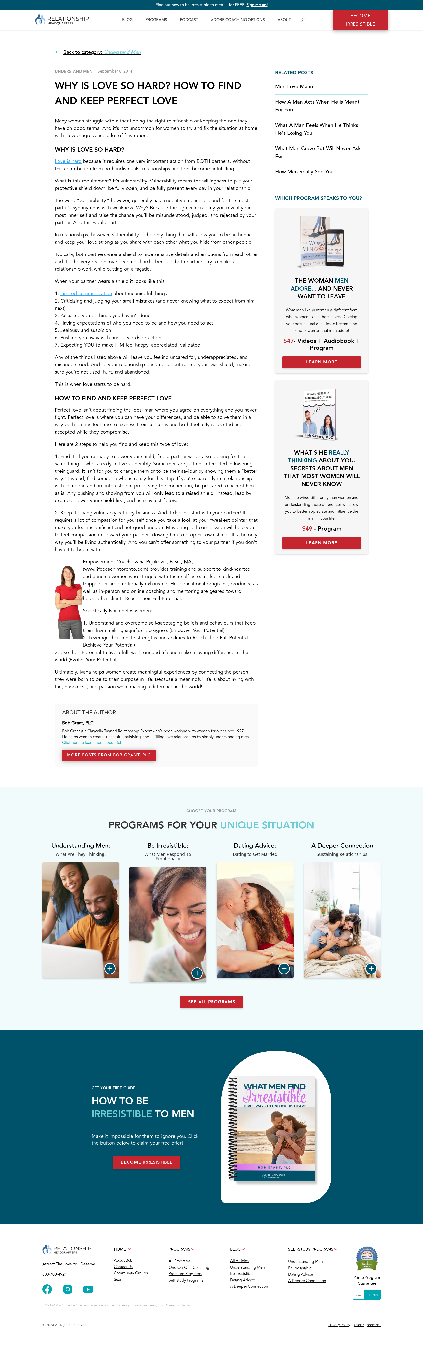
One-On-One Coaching (189, 1268)
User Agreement (367, 1324)
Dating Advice (242, 1280)
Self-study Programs (186, 1280)
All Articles (239, 1261)
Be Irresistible (242, 1274)
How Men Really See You (304, 172)
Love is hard (68, 161)
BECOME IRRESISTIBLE (360, 19)
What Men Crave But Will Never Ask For (318, 152)
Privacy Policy (339, 1324)
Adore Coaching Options (238, 20)
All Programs (180, 1261)
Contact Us (123, 1267)
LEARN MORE (321, 362)
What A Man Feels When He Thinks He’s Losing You (316, 129)
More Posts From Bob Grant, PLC (109, 755)
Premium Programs (185, 1274)
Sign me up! (257, 5)
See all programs (211, 1001)
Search (120, 1280)
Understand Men (74, 72)
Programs (156, 20)
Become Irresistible (147, 1162)
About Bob (123, 1260)
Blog (127, 20)
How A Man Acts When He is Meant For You (317, 106)
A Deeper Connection (249, 1286)
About (284, 20)
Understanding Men (247, 1267)
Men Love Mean (294, 87)
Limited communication (86, 293)
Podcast (189, 20)
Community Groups (131, 1273)
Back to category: (102, 52)
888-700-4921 (54, 1274)
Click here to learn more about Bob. (93, 743)
